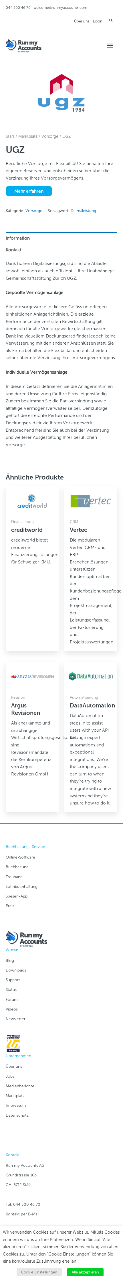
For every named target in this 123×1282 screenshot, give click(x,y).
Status (11, 989)
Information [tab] (18, 238)
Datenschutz (17, 1115)
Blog (10, 960)
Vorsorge (49, 136)
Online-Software (20, 857)
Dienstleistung (83, 210)
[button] (111, 20)
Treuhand (14, 876)
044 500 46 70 (18, 7)
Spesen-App (16, 896)
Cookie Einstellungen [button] (39, 1272)
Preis (10, 906)
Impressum (16, 1105)
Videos (12, 1009)
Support (13, 980)
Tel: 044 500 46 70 (23, 1204)
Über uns (82, 21)
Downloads (16, 970)
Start (10, 136)
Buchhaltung (17, 867)
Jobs (10, 1076)
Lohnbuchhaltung (21, 886)
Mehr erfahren (28, 191)
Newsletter (15, 1018)
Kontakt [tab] (13, 249)
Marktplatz (27, 136)
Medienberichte (20, 1086)
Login (97, 21)
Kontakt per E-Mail (22, 1214)
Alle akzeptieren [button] (85, 1272)
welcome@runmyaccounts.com (60, 7)
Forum (12, 999)
